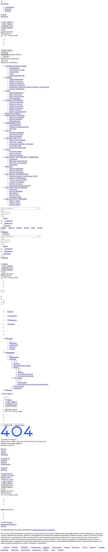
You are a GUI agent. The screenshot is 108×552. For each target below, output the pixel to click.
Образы (3, 453)
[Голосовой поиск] (3, 213)
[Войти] (2, 294)
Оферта (3, 526)
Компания (4, 455)
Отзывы (8, 11)
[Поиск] (2, 291)
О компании (9, 7)
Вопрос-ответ (6, 477)
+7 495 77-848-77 (7, 22)
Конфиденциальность (8, 524)
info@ (3, 32)
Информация (5, 464)
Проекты (4, 468)
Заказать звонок (7, 28)
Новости (8, 9)
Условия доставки (7, 475)
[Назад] (11, 340)
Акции (3, 451)
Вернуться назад (7, 443)
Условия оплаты (6, 474)
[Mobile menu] (2, 256)
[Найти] (8, 213)
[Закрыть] (2, 303)
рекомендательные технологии (44, 530)
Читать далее (93, 537)
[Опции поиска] (2, 210)
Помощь (4, 470)
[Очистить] (39, 208)
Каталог (4, 449)
